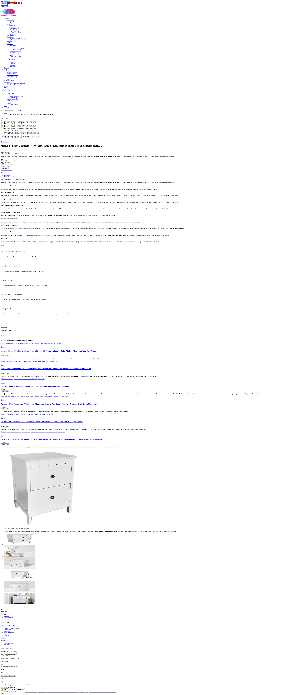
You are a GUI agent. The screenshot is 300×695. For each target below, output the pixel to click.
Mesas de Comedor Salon (19, 48)
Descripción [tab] (7, 175)
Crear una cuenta (8, 646)
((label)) (3, 674)
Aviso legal (6, 626)
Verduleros (12, 61)
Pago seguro (7, 631)
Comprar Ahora (4, 168)
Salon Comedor (12, 45)
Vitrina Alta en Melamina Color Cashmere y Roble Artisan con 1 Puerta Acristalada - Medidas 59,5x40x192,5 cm (46, 369)
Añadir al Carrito (5, 356)
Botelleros (9, 41)
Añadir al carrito (5, 166)
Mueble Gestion (5, 142)
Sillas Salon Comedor (15, 56)
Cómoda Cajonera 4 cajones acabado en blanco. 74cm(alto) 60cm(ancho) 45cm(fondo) (35, 386)
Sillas (8, 24)
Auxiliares (10, 20)
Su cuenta (3, 638)
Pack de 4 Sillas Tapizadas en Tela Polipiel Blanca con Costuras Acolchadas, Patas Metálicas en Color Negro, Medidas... (49, 404)
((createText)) (12, 675)
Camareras (12, 62)
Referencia (3, 330)
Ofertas (5, 614)
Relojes (9, 58)
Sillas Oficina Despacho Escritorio (18, 39)
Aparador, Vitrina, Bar (15, 51)
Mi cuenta (6, 635)
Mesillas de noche (14, 28)
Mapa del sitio (7, 633)
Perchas (12, 21)
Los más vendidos (8, 617)
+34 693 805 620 (10, 1)
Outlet (8, 42)
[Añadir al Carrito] (1, 346)
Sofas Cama (10, 44)
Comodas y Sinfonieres (15, 30)
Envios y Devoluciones (9, 625)
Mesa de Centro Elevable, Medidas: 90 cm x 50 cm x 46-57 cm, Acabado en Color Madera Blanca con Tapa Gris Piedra (48, 351)
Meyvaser (3, 347)
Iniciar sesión (7, 644)
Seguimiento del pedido (9, 643)
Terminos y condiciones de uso (11, 628)
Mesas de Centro (17, 49)
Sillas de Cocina (14, 66)
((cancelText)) (4, 675)
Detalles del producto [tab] (9, 176)
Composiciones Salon (15, 53)
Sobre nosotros (7, 629)
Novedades (6, 616)
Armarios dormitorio (15, 27)
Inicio (6, 18)
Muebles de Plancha (12, 35)
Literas (11, 34)
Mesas (13, 46)
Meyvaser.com (19, 235)
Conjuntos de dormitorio (16, 32)
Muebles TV (13, 55)
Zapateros (12, 22)
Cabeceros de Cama (15, 31)
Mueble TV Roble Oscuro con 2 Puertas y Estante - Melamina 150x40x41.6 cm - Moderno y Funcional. (42, 422)
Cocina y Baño (12, 59)
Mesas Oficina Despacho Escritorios (19, 38)
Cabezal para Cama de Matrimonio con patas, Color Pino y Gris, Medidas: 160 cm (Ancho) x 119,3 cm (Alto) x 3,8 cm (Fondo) (51, 439)
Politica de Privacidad (9, 632)
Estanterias (12, 52)
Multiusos (12, 65)
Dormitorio (11, 25)
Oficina (10, 37)
